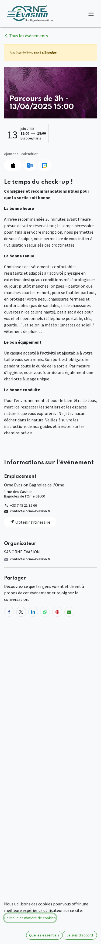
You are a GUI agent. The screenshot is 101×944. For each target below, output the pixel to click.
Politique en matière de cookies (30, 917)
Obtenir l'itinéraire (32, 522)
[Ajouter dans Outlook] (29, 165)
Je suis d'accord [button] (80, 935)
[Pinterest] (57, 612)
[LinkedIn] (33, 612)
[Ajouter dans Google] (44, 165)
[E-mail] (69, 612)
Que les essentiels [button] (44, 935)
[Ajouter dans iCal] (13, 165)
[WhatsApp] (45, 612)
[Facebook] (9, 612)
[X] (21, 612)
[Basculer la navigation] (91, 13)
